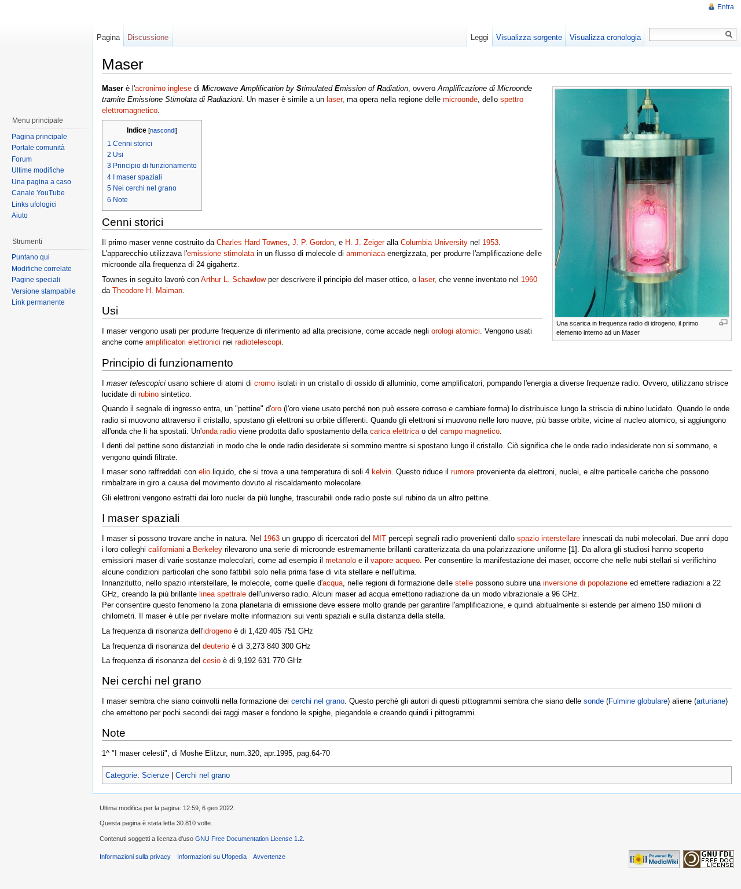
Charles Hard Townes (252, 242)
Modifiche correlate (42, 269)
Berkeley (207, 549)
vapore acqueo (395, 560)
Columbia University (434, 242)
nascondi (162, 130)
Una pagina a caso (41, 182)
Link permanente (38, 302)
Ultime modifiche (38, 170)
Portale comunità (38, 148)
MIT (379, 538)
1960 (529, 279)
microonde (460, 99)
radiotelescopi (258, 342)
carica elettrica (394, 431)
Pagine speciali (36, 280)
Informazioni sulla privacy (135, 856)
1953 (490, 242)
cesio (212, 660)
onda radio (218, 431)
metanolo (340, 560)
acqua (332, 583)
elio (204, 471)
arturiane (710, 701)
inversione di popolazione (585, 583)
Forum (22, 159)
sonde (594, 701)
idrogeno (217, 631)
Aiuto (20, 215)
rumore (462, 471)
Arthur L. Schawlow (233, 279)
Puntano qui (31, 257)
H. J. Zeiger (364, 242)
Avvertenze (269, 856)
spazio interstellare (548, 538)
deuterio (216, 646)
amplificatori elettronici (183, 342)
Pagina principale (39, 137)
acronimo (150, 88)
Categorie (121, 775)
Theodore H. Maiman (147, 290)
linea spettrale (222, 594)
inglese (180, 88)
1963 (271, 538)
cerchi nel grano (317, 701)
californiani (166, 549)
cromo (264, 383)
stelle (464, 583)
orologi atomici (455, 331)
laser (334, 99)
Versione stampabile (44, 291)
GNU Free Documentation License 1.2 (249, 838)
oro (276, 408)
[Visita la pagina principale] (45, 52)
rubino (148, 394)
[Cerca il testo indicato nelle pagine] (729, 34)
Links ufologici (34, 204)
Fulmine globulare (637, 701)
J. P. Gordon (313, 242)
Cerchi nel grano (202, 775)
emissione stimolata (220, 253)
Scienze (155, 775)
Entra (725, 7)
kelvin (381, 471)
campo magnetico (470, 431)
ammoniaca (365, 253)
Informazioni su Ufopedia (212, 856)
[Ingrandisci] (723, 322)
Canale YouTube (38, 193)
